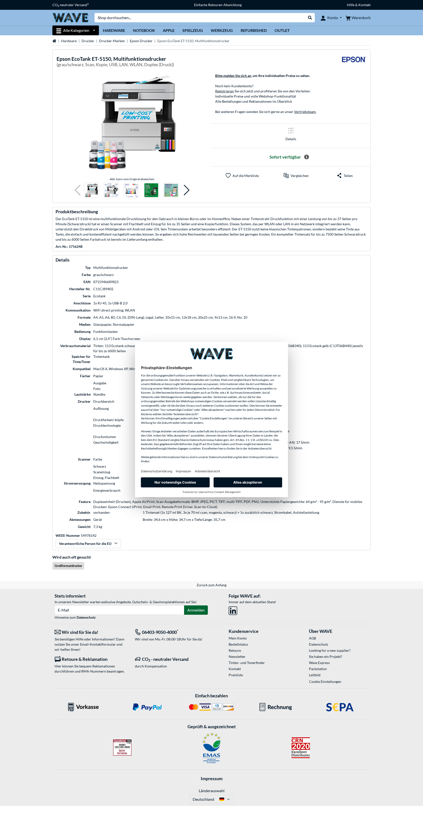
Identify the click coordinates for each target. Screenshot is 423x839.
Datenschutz (86, 617)
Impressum (212, 778)
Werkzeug (222, 30)
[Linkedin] (233, 610)
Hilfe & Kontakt (359, 5)
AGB (312, 638)
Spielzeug (192, 30)
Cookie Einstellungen (325, 681)
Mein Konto (238, 638)
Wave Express (319, 663)
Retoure (235, 650)
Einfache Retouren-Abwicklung (218, 5)
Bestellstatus (238, 644)
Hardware (114, 30)
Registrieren (224, 91)
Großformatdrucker (68, 566)
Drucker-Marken (112, 41)
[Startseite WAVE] (70, 17)
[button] (77, 190)
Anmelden (196, 610)
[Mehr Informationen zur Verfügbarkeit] (306, 157)
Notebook (144, 30)
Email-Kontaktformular (98, 644)
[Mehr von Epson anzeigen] (354, 62)
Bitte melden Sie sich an (233, 76)
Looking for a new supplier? (330, 650)
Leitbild (314, 675)
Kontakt (235, 669)
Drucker (88, 41)
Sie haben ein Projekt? (325, 656)
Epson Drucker (141, 41)
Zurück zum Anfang (211, 585)
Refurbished (254, 30)
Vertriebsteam (305, 112)
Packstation (318, 669)
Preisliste (236, 675)
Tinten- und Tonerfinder (247, 663)
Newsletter (237, 656)
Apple (169, 30)
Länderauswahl (211, 790)
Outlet (282, 30)
